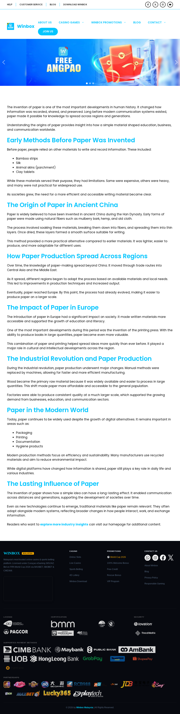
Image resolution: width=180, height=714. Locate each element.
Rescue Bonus (114, 575)
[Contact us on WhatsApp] (147, 558)
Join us (48, 31)
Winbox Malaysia (84, 707)
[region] (90, 62)
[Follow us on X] (155, 4)
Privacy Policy (151, 577)
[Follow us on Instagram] (163, 4)
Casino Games (69, 22)
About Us (45, 22)
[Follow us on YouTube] (170, 4)
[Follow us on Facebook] (148, 4)
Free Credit (112, 569)
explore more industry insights (64, 524)
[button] (4, 62)
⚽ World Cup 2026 (116, 557)
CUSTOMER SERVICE (31, 4)
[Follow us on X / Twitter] (171, 558)
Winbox (25, 26)
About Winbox (151, 565)
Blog (137, 22)
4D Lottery (74, 575)
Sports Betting (76, 569)
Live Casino (75, 563)
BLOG (53, 4)
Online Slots (75, 557)
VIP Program (113, 581)
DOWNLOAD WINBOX (75, 4)
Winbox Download (78, 581)
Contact (155, 22)
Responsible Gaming (154, 583)
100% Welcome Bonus (118, 563)
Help (9, 4)
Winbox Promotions (106, 22)
